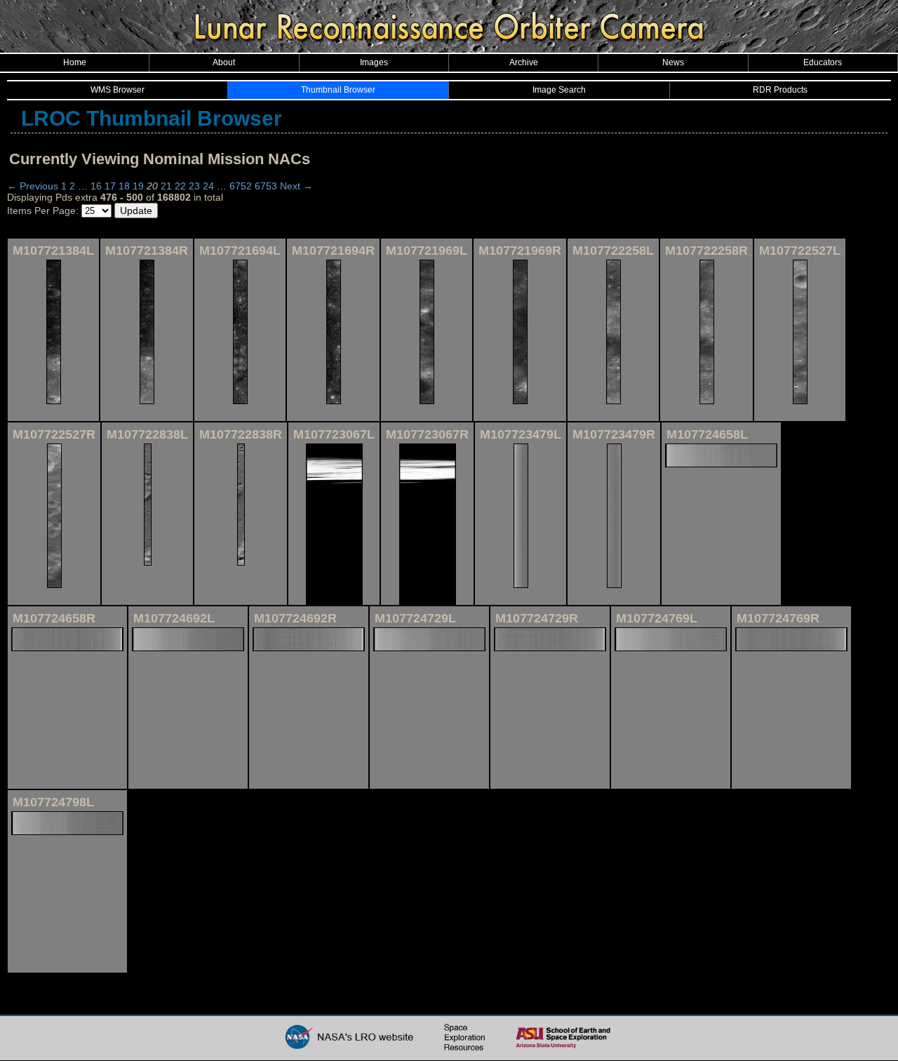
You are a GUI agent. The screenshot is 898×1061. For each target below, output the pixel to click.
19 (138, 186)
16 (96, 186)
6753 (266, 186)
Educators (822, 62)
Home (74, 62)
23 (194, 186)
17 (110, 186)
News (673, 62)
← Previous (32, 186)
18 (124, 186)
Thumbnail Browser (338, 90)
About (224, 62)
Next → (296, 186)
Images (374, 62)
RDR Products (780, 90)
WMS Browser (118, 90)
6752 (240, 186)
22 (180, 186)
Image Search (559, 90)
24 (208, 186)
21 (166, 186)
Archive (523, 62)
